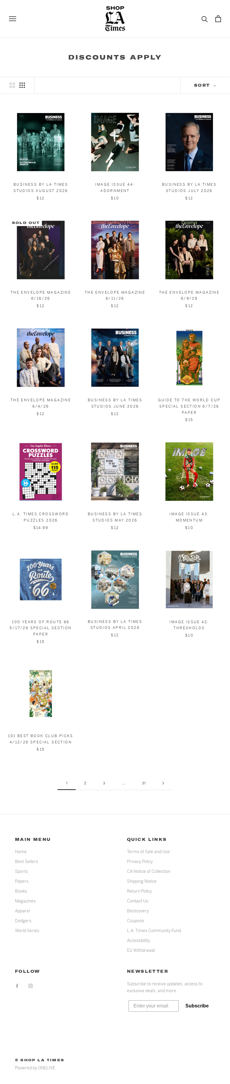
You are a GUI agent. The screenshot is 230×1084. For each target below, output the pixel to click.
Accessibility (138, 940)
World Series (27, 930)
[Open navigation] (12, 18)
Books (21, 891)
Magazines (25, 901)
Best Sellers (26, 861)
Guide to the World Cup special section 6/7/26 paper (189, 406)
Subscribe (197, 1005)
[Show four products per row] (22, 85)
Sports (21, 871)
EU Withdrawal (141, 950)
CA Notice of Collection (148, 871)
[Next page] (163, 783)
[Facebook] (17, 985)
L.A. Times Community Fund (154, 930)
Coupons (135, 920)
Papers (21, 881)
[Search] (205, 19)
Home (21, 851)
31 (144, 783)
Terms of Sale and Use (148, 851)
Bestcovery (138, 911)
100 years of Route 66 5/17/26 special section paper (41, 628)
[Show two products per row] (12, 85)
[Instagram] (30, 985)
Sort (203, 85)
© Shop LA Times (39, 1060)
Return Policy (139, 891)
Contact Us (137, 901)
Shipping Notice (142, 881)
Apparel (22, 911)
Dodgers (23, 920)
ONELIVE (46, 1068)
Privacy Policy (140, 861)
